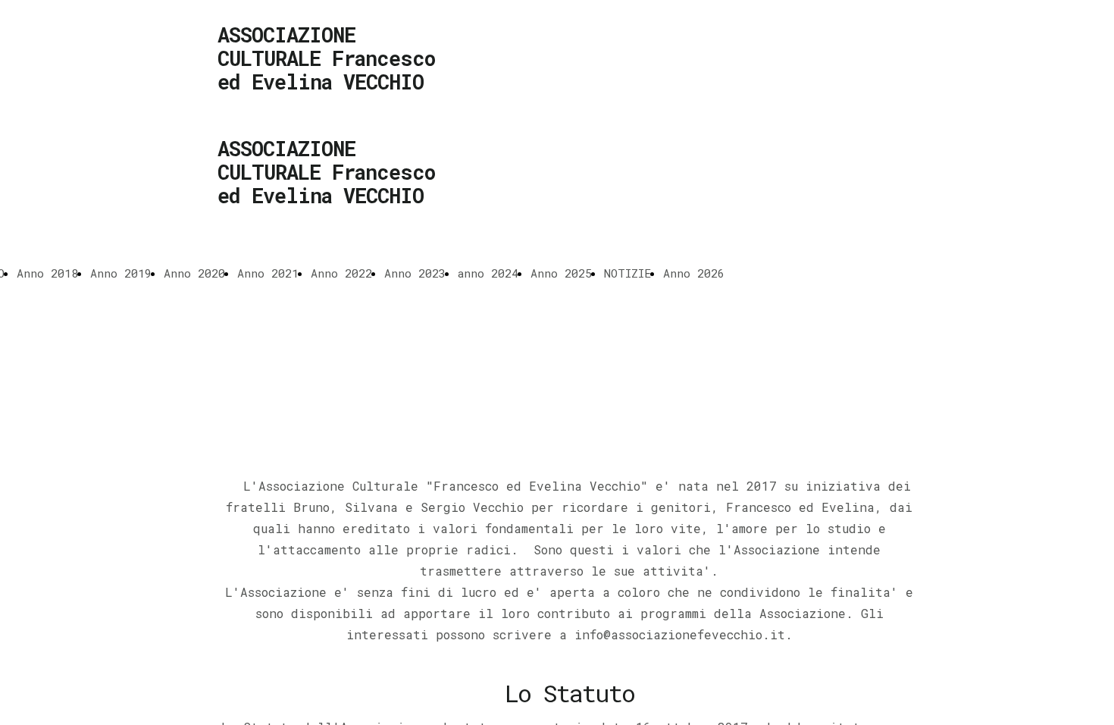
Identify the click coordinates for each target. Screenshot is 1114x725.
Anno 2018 (47, 273)
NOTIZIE (627, 273)
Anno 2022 (341, 273)
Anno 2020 (194, 273)
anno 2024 (488, 273)
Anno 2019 (121, 273)
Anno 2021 (268, 273)
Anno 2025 (561, 273)
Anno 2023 (415, 273)
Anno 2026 (693, 273)
